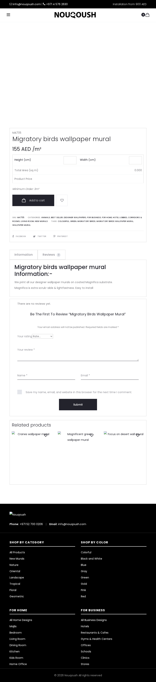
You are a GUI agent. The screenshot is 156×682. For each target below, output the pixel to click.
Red (83, 596)
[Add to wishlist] (62, 200)
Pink (83, 590)
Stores (85, 664)
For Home (107, 217)
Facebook (21, 236)
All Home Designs (21, 620)
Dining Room (18, 645)
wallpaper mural (21, 225)
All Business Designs (94, 620)
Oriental (15, 571)
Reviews (51, 254)
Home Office (18, 664)
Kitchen (15, 651)
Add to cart (37, 200)
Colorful (86, 552)
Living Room (27, 221)
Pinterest (62, 236)
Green (73, 221)
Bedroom (16, 633)
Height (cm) (22, 160)
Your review (26, 350)
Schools (86, 651)
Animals (45, 217)
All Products (17, 552)
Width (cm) (88, 160)
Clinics (85, 658)
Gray (84, 571)
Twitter (42, 236)
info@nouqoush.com (27, 4)
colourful (63, 221)
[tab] (24, 255)
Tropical (15, 584)
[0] (147, 15)
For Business (94, 217)
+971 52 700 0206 (31, 524)
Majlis (13, 626)
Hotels (85, 626)
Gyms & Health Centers (96, 639)
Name (22, 375)
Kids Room (16, 658)
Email (85, 375)
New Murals (41, 221)
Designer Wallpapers (75, 217)
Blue (83, 565)
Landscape (17, 577)
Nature (14, 565)
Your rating (24, 336)
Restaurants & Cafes (94, 633)
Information (23, 254)
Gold (84, 584)
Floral (13, 590)
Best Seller (57, 217)
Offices (86, 645)
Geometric (17, 596)
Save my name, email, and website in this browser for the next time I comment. (79, 392)
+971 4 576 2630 (57, 4)
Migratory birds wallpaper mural (114, 221)
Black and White (91, 559)
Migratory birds (86, 221)
